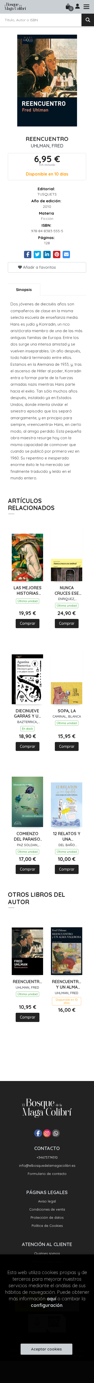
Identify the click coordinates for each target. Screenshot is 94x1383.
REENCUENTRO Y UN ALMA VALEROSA (66, 984)
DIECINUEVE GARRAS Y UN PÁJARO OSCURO (27, 713)
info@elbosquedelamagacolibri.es (47, 1165)
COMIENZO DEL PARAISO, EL (27, 836)
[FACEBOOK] (38, 1133)
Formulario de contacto (47, 1174)
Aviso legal (47, 1201)
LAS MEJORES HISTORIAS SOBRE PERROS (28, 590)
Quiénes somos (47, 1253)
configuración (46, 1305)
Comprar (27, 623)
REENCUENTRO (27, 981)
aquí (51, 1299)
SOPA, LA (67, 710)
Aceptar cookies (46, 1349)
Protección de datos (47, 1217)
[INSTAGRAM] (47, 1133)
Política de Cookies (47, 1225)
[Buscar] (87, 20)
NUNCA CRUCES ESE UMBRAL (67, 590)
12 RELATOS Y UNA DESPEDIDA (66, 836)
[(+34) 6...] (56, 1133)
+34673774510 (47, 1157)
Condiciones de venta (47, 1209)
